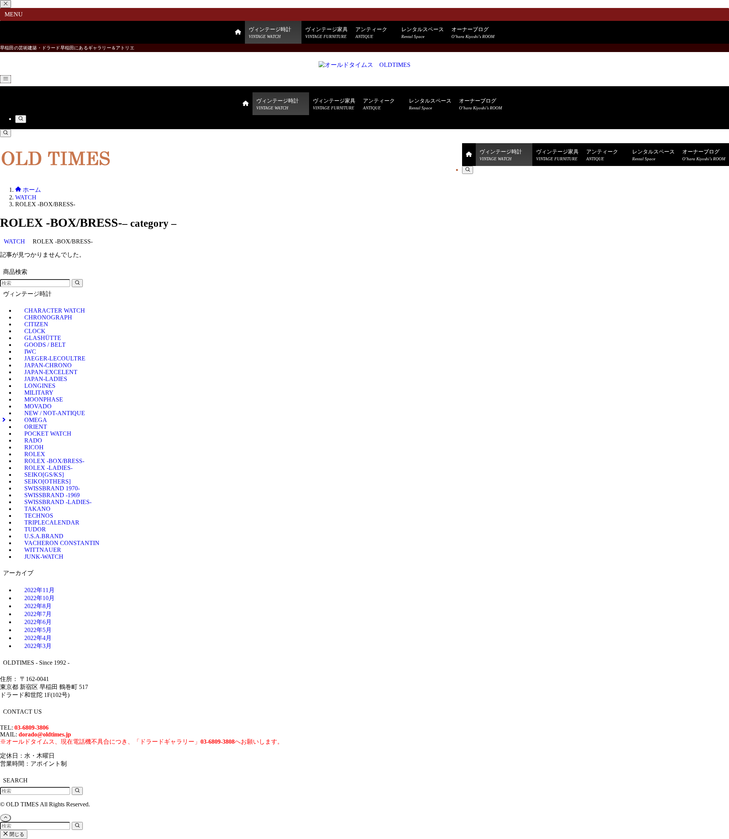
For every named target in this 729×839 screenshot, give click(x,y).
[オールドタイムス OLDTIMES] (364, 65)
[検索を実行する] (77, 283)
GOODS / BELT (45, 344)
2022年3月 (38, 646)
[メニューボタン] (5, 79)
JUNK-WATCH (43, 556)
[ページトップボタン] (5, 818)
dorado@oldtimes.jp (45, 734)
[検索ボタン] (20, 119)
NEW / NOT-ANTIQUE (54, 413)
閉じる (16, 834)
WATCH (14, 241)
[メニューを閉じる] (5, 4)
